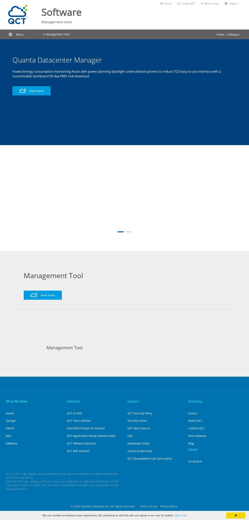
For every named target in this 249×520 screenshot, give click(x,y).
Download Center (138, 443)
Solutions (74, 401)
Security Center (137, 420)
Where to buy (211, 3)
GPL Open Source (138, 428)
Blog (191, 443)
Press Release (197, 436)
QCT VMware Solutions (81, 443)
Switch (10, 428)
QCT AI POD (74, 413)
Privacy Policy (168, 506)
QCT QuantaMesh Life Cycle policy (149, 458)
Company (195, 401)
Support (133, 401)
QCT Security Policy (139, 413)
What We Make (17, 401)
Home (220, 34)
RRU (8, 436)
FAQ (130, 436)
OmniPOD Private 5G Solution (86, 428)
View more (36, 95)
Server (10, 413)
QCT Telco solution (79, 420)
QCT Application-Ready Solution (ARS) (91, 436)
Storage (11, 420)
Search (168, 3)
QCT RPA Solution (78, 451)
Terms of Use (148, 506)
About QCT (195, 420)
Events (192, 413)
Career (193, 449)
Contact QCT (188, 3)
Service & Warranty (139, 451)
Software (233, 34)
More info (181, 515)
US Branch (195, 461)
